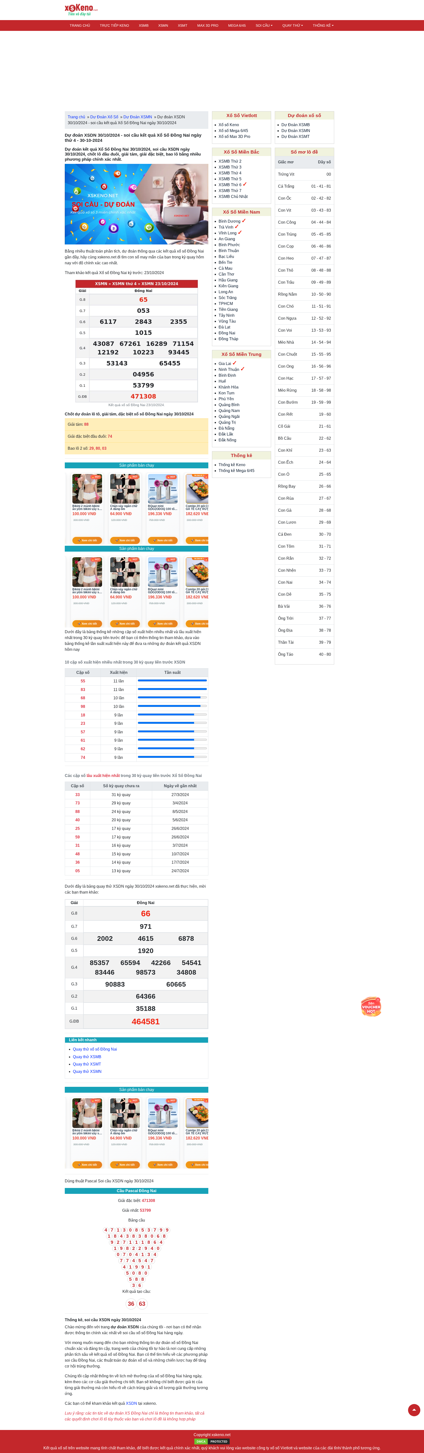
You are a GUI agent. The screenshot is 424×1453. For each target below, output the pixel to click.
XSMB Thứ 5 (230, 179)
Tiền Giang (228, 309)
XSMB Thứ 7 (230, 191)
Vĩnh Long (228, 233)
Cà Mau (225, 268)
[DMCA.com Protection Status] (212, 1441)
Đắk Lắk (226, 434)
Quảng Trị (227, 422)
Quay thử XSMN (87, 1071)
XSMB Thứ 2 (230, 161)
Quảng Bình (229, 405)
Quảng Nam (229, 411)
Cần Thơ (226, 274)
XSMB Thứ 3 (230, 167)
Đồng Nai (227, 333)
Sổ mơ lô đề (304, 152)
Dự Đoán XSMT (295, 136)
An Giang (227, 239)
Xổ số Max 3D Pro (234, 136)
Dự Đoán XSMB (295, 125)
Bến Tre (225, 262)
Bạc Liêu (226, 256)
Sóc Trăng (228, 298)
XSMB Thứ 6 (230, 185)
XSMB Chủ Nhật (233, 196)
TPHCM (226, 304)
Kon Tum (226, 393)
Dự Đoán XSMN (295, 131)
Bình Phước (229, 245)
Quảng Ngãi (229, 416)
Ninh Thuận (229, 369)
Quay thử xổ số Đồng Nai (95, 1049)
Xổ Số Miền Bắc (241, 152)
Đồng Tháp (228, 339)
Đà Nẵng (226, 428)
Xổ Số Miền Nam (241, 212)
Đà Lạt (224, 327)
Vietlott (286, 1448)
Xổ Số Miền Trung (242, 354)
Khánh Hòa (228, 387)
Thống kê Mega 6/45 (236, 471)
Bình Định (227, 375)
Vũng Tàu (227, 321)
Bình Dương (230, 221)
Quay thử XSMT (87, 1064)
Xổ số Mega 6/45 (233, 131)
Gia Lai (225, 364)
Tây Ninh (227, 315)
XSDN (131, 1403)
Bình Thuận (229, 251)
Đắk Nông (227, 440)
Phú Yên (226, 399)
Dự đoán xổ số (304, 115)
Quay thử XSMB (87, 1057)
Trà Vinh (226, 227)
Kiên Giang (228, 286)
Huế (222, 381)
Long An (226, 292)
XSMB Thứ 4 (230, 173)
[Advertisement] (212, 69)
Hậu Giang (228, 280)
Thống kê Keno (232, 465)
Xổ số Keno (229, 125)
